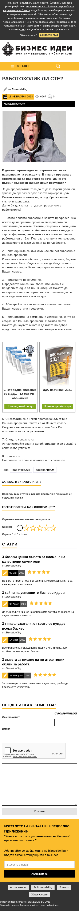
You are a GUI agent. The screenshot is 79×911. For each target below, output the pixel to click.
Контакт (64, 887)
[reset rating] (19, 527)
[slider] (40, 527)
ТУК (22, 29)
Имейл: (6, 728)
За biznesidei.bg (42, 887)
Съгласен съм (49, 35)
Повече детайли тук (20, 406)
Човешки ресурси (14, 103)
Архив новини (18, 887)
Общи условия (39, 894)
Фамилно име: (11, 717)
